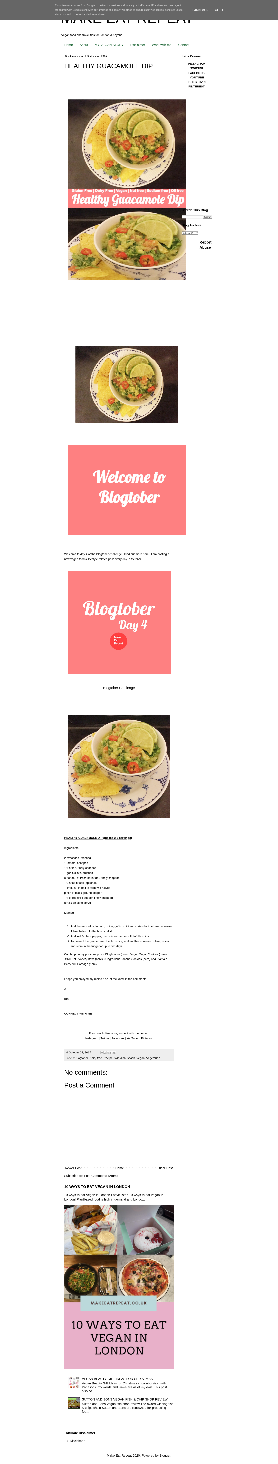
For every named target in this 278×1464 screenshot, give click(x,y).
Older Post (165, 1168)
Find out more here (136, 554)
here (125, 954)
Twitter (105, 1038)
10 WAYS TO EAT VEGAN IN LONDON (97, 1187)
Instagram (91, 1038)
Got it (218, 10)
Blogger (165, 1455)
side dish (120, 1058)
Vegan (140, 1058)
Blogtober (82, 1058)
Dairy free (95, 1058)
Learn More (200, 10)
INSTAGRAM (196, 63)
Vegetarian (153, 1058)
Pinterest (147, 1038)
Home (68, 45)
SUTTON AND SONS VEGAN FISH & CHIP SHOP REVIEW (125, 1399)
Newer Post (73, 1168)
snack (131, 1058)
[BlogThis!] (105, 1052)
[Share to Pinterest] (114, 1052)
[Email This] (102, 1052)
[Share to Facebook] (111, 1052)
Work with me (161, 45)
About (84, 45)
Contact (183, 45)
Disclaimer (137, 45)
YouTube (132, 1038)
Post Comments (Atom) (101, 1176)
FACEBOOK (196, 73)
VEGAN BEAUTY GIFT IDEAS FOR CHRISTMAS (117, 1379)
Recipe (108, 1058)
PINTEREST (196, 86)
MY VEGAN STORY (109, 45)
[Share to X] (108, 1052)
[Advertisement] (197, 155)
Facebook (117, 1038)
